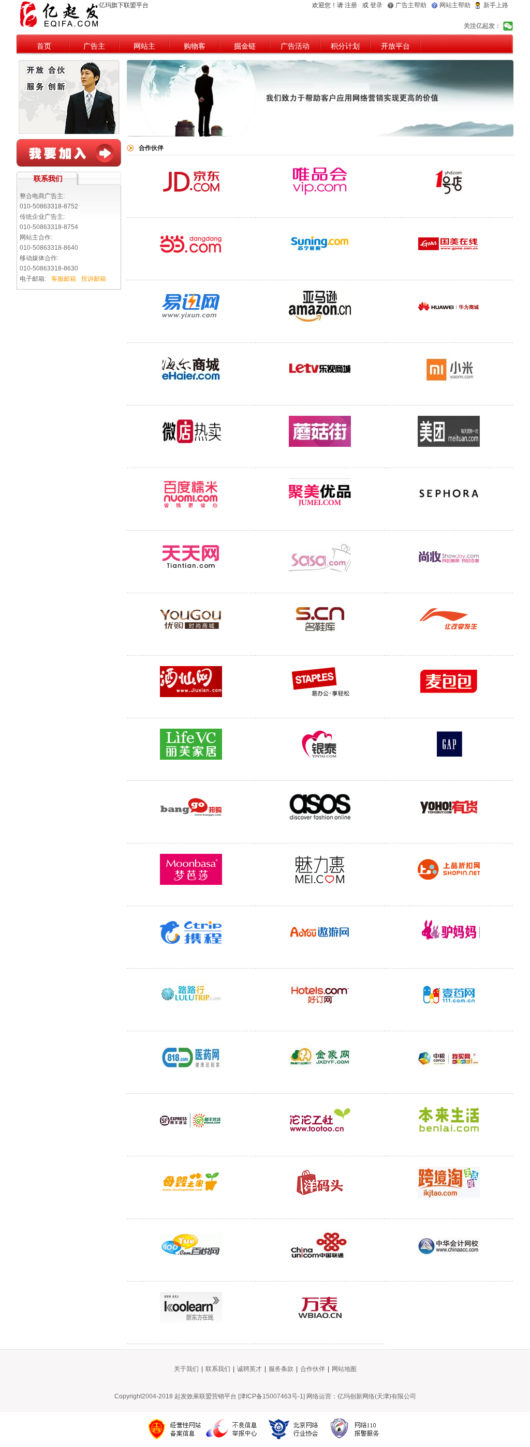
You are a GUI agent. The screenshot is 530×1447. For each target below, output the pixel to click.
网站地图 (344, 1369)
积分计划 (345, 46)
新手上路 (495, 5)
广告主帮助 (410, 5)
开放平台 (395, 46)
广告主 (94, 46)
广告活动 (295, 46)
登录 (376, 5)
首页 (44, 46)
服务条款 (281, 1369)
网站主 (144, 46)
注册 (351, 5)
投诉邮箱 (93, 278)
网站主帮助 (454, 5)
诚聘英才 (249, 1369)
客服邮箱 (63, 278)
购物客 (194, 46)
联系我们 (217, 1369)
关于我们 (186, 1369)
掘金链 (245, 46)
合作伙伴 (312, 1369)
